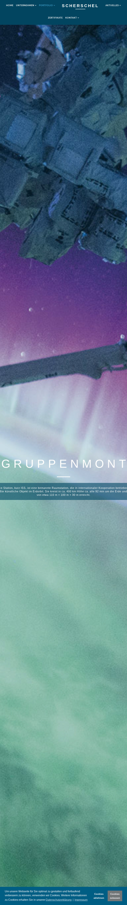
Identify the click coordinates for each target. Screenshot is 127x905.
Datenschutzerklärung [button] (59, 899)
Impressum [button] (81, 899)
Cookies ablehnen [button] (99, 896)
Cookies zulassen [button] (115, 896)
